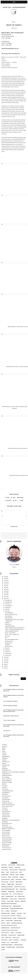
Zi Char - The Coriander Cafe (12, 634)
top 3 (8, 942)
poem (24, 913)
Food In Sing (5, 789)
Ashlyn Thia (5, 768)
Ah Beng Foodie (6, 765)
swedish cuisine (15, 937)
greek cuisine (18, 884)
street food (8, 937)
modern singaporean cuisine (16, 908)
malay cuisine (10, 901)
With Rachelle (5, 846)
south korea (4, 935)
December (7, 600)
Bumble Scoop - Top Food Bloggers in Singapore (13, 772)
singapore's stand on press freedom (9, 930)
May (6, 648)
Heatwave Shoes (9, 641)
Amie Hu (4, 766)
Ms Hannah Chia (6, 816)
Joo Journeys (5, 809)
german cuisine (10, 884)
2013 (5, 657)
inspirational (11, 891)
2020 (5, 587)
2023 (5, 582)
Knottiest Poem (8, 646)
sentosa (3, 923)
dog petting (4, 877)
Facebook (4, 744)
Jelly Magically (5, 801)
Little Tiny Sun (5, 813)
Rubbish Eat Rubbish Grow (8, 828)
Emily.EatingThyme (6, 780)
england (21, 877)
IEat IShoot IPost (6, 799)
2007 (5, 668)
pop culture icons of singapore (8, 915)
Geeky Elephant (6, 792)
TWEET (14, 497)
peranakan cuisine (5, 913)
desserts (22, 874)
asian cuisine (4, 867)
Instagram (4, 746)
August (7, 607)
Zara (6, 637)
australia (11, 867)
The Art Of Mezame (6, 837)
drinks (9, 877)
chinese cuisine (4, 874)
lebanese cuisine (13, 898)
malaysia (17, 901)
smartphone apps (5, 932)
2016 (5, 594)
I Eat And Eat (5, 797)
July (6, 609)
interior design (19, 891)
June (6, 611)
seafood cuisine (17, 920)
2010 (5, 662)
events (12, 879)
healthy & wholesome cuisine (7, 889)
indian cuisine (23, 889)
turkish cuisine (14, 942)
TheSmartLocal (6, 761)
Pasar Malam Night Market (11, 639)
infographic (4, 891)
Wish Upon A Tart (6, 844)
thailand (3, 942)
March (7, 651)
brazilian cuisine (13, 869)
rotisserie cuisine (22, 918)
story (2, 937)
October (7, 604)
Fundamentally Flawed (7, 791)
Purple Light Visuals (7, 823)
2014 (5, 598)
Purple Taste (5, 825)
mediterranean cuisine (6, 906)
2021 (5, 585)
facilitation (18, 879)
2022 (5, 584)
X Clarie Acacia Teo (6, 847)
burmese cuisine (14, 872)
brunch (3, 872)
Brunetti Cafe (8, 643)
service (8, 923)
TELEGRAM (21, 497)
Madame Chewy (6, 815)
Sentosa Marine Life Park (11, 614)
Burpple (4, 763)
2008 (5, 666)
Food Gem (4, 787)
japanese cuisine (9, 896)
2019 (5, 589)
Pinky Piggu (5, 822)
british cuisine (22, 869)
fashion (13, 22)
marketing (23, 901)
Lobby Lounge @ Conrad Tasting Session (14, 627)
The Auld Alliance (9, 612)
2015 (5, 596)
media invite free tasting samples (8, 903)
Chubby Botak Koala (7, 775)
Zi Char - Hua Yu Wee (10, 632)
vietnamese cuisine (10, 947)
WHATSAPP (9, 500)
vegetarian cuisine (18, 944)
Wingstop (7, 622)
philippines (19, 913)
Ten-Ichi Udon (8, 616)
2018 (5, 591)
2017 (5, 593)
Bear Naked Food (6, 770)
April (6, 650)
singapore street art (15, 927)
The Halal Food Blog (7, 839)
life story (3, 901)
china (20, 872)
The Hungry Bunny (6, 840)
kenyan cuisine (21, 896)
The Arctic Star (5, 835)
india (17, 889)
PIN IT (15, 500)
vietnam (3, 947)
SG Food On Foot (6, 832)
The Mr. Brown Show (7, 842)
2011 (5, 661)
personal (13, 913)
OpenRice (4, 760)
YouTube (4, 753)
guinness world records (19, 886)
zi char (3, 949)
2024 (5, 580)
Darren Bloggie (5, 777)
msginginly (4, 818)
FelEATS (4, 784)
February (7, 653)
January (7, 655)
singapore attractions (16, 923)
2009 (5, 664)
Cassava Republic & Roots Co (12, 631)
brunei (7, 872)
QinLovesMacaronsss (7, 827)
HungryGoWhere (6, 756)
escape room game (5, 879)
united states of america (7, 944)
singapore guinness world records (9, 925)
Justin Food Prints (6, 811)
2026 (5, 576)
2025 (5, 578)
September (8, 605)
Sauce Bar (7, 636)
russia (2, 920)
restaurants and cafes (6, 918)
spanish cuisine (20, 935)
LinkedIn (4, 754)
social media (18, 932)
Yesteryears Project (6, 849)
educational (15, 877)
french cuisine (18, 881)
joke (15, 896)
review (14, 918)
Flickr (3, 749)
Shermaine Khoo (6, 834)
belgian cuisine (4, 869)
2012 (5, 659)
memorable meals (17, 906)
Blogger (4, 748)
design (17, 874)
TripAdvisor (5, 758)
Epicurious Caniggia (7, 782)
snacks (12, 932)
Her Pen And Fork (6, 796)
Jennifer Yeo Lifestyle (7, 803)
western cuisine (20, 947)
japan (2, 896)
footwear (12, 881)
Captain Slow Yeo (6, 773)
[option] (14, 519)
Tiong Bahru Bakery (10, 626)
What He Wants (9, 618)
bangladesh (17, 867)
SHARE (7, 497)
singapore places (5, 927)
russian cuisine (9, 920)
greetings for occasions (7, 886)
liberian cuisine (21, 898)
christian (12, 874)
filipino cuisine (4, 881)
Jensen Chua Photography (8, 804)
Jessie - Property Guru (7, 806)
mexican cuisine (4, 908)
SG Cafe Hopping (6, 830)
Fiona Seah (4, 785)
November (7, 602)
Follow (14, 567)
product (19, 915)
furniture (3, 884)
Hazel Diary (5, 794)
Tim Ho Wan (8, 624)
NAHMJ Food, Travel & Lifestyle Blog (10, 820)
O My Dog (7, 644)
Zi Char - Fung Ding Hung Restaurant (14, 629)
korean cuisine (4, 898)
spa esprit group (12, 935)
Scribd (3, 751)
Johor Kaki (4, 808)
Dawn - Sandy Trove (7, 778)
